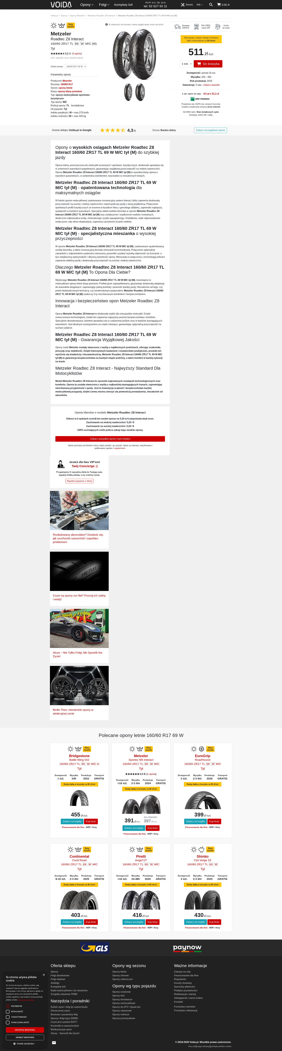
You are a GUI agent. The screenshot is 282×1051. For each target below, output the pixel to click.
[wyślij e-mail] (54, 1042)
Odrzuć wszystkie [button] (25, 1037)
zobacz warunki (211, 85)
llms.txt (191, 1046)
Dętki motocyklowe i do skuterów (69, 990)
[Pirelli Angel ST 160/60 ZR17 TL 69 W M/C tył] (141, 902)
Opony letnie (119, 971)
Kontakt (178, 1002)
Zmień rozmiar (57, 66)
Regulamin (180, 979)
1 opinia (151, 774)
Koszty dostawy (183, 983)
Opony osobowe (121, 992)
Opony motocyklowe (123, 1003)
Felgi (102, 5)
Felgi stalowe (58, 979)
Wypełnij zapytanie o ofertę (79, 481)
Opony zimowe (120, 975)
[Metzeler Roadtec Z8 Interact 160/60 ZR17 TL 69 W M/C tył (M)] (135, 54)
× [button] (44, 975)
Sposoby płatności (184, 986)
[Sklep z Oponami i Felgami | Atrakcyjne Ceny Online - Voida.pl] (62, 4)
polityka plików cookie (221, 1046)
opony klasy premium (70, 91)
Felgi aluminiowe (60, 975)
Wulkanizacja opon (61, 1029)
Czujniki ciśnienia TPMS (64, 994)
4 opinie (77, 53)
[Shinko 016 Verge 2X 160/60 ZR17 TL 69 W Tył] (202, 901)
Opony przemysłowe (123, 1018)
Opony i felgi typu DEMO (64, 1018)
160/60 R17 (67, 84)
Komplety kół (123, 4)
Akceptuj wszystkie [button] (25, 1030)
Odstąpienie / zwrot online (188, 998)
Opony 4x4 (118, 995)
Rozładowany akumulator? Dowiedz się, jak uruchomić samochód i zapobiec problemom (78, 538)
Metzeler (67, 81)
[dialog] (25, 1010)
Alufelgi (55, 983)
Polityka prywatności (185, 990)
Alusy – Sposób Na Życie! (65, 1033)
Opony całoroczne (122, 979)
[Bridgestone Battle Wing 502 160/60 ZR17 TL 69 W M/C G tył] (79, 797)
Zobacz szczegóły (72, 821)
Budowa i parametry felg (64, 1014)
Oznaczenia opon (60, 1010)
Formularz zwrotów (184, 1006)
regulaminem (119, 448)
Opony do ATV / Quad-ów (126, 1007)
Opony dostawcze (122, 999)
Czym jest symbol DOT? (64, 1022)
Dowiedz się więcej (26, 1000)
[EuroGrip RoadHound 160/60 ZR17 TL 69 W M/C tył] (202, 804)
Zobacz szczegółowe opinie (210, 130)
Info (198, 4)
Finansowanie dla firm (73, 827)
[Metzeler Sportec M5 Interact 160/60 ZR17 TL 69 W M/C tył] (141, 807)
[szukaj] (211, 4)
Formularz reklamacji (185, 1010)
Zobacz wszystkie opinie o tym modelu (110, 439)
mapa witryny (203, 1046)
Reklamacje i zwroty (185, 994)
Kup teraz (91, 821)
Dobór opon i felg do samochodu (69, 1007)
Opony (85, 5)
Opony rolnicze (120, 1014)
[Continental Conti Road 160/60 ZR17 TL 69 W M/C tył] (79, 903)
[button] (25, 1043)
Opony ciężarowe (122, 1010)
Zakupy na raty (182, 971)
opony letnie (65, 88)
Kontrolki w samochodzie (65, 1026)
